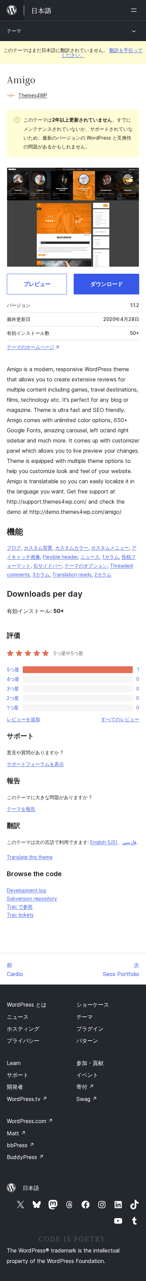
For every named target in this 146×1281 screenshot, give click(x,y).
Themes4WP (32, 95)
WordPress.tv (27, 1099)
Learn (14, 1063)
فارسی (129, 842)
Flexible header (60, 557)
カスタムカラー (71, 548)
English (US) (103, 842)
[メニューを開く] (135, 10)
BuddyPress (25, 1157)
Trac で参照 (20, 906)
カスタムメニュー (110, 548)
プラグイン (90, 1028)
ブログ (14, 548)
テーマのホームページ (30, 347)
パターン (87, 1040)
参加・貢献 (90, 1063)
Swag (86, 1099)
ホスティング (23, 1028)
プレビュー (37, 284)
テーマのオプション (86, 566)
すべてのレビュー (120, 719)
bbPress (20, 1145)
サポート (18, 1074)
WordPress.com (30, 1121)
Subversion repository (32, 898)
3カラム (41, 574)
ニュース (89, 557)
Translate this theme (30, 857)
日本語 (31, 1188)
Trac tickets (20, 915)
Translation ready (72, 574)
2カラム (102, 574)
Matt (16, 1133)
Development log (26, 890)
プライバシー (23, 1040)
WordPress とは (27, 1004)
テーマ (14, 31)
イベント (87, 1074)
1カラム (110, 557)
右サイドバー (47, 566)
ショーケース (92, 1004)
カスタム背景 (38, 548)
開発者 (15, 1086)
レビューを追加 (23, 719)
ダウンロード (106, 284)
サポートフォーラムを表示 (35, 764)
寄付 (85, 1086)
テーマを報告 (21, 809)
